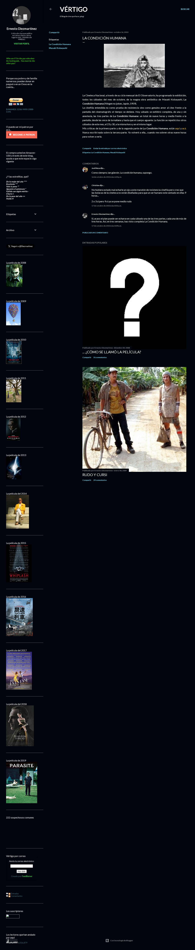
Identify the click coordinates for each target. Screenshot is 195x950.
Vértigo (74, 9)
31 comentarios (100, 357)
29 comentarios (100, 480)
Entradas (14, 893)
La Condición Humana (60, 44)
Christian (95, 185)
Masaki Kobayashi (58, 48)
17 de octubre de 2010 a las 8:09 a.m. (107, 226)
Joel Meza (96, 168)
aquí (177, 128)
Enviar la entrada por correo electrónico (110, 148)
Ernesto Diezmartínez (101, 214)
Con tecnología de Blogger (121, 940)
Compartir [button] (54, 32)
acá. (184, 128)
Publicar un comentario (95, 232)
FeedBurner (27, 876)
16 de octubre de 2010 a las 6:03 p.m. (107, 177)
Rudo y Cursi (94, 474)
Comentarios (16, 896)
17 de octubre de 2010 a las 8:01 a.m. (107, 206)
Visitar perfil (21, 43)
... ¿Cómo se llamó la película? (111, 352)
